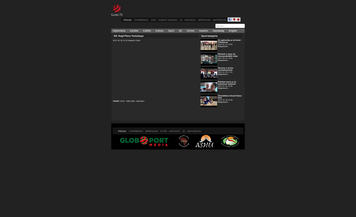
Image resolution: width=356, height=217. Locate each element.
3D (181, 20)
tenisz (122, 101)
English (233, 30)
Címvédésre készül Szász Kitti (230, 97)
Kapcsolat (190, 20)
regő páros (140, 101)
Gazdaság (218, 30)
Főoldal (127, 20)
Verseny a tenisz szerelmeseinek (225, 69)
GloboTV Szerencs (167, 20)
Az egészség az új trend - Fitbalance (230, 41)
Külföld (147, 30)
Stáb (153, 20)
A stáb (163, 131)
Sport (171, 30)
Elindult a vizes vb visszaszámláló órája (228, 55)
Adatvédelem (219, 20)
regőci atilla (130, 101)
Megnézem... (223, 46)
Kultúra (159, 30)
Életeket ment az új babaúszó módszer (227, 83)
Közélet (134, 30)
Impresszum (204, 20)
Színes (190, 30)
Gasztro (203, 30)
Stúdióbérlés (141, 20)
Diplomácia (119, 30)
